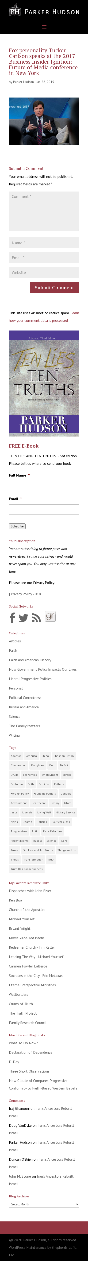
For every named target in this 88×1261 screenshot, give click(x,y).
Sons (64, 840)
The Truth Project (23, 1013)
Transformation (33, 859)
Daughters (38, 765)
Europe (67, 774)
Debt (52, 765)
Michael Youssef (22, 919)
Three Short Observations (29, 1071)
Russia (37, 840)
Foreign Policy (20, 793)
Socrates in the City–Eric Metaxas (36, 975)
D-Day (14, 1061)
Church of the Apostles (27, 909)
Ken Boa (15, 900)
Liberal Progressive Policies (30, 678)
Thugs (15, 859)
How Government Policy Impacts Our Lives (43, 669)
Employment (50, 774)
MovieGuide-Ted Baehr (26, 937)
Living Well (44, 812)
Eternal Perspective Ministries (32, 985)
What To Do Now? (23, 1043)
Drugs (14, 774)
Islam (67, 803)
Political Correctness (25, 697)
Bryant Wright (20, 928)
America (31, 756)
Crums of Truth (21, 1003)
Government (19, 803)
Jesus (14, 812)
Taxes (14, 850)
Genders (66, 793)
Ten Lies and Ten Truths (38, 850)
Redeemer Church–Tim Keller (32, 947)
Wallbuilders (18, 994)
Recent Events (20, 840)
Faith (13, 650)
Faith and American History (30, 659)
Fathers (59, 784)
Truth (51, 859)
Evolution (17, 784)
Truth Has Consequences (27, 869)
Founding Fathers (45, 793)
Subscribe (17, 526)
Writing (14, 735)
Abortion (16, 756)
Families (44, 784)
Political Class (61, 822)
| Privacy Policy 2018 (25, 594)
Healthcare (38, 803)
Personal (16, 688)
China (45, 756)
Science (14, 716)
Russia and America (24, 707)
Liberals (27, 812)
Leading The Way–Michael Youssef (36, 956)
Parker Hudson (23, 82)
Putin (35, 831)
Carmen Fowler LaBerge (28, 966)
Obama (27, 822)
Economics (30, 774)
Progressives (19, 831)
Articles (15, 641)
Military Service (65, 812)
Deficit (64, 765)
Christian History (64, 756)
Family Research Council (27, 1022)
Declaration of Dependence (30, 1052)
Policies (42, 822)
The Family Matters (24, 725)
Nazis (14, 822)
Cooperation (19, 765)
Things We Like (67, 850)
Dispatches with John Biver (30, 890)
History (54, 803)
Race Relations (52, 831)
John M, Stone (20, 1176)
